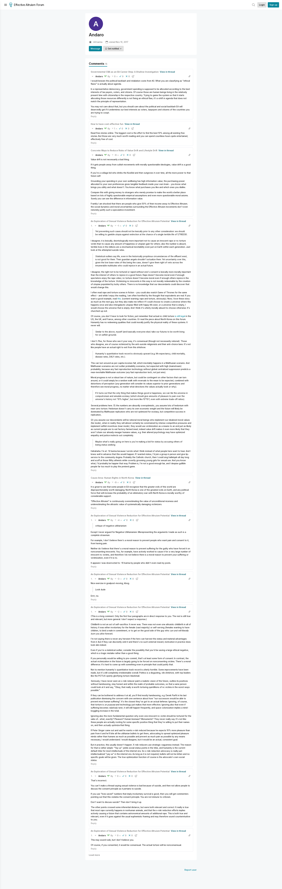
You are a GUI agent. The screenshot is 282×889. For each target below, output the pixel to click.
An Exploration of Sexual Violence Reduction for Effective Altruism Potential (130, 221)
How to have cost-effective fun (107, 124)
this (119, 298)
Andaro (99, 76)
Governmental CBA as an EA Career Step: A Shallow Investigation (125, 72)
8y (109, 76)
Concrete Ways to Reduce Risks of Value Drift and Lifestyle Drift (124, 150)
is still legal (180, 316)
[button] (92, 76)
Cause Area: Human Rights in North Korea (112, 478)
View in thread (167, 72)
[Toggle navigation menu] (5, 4)
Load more (94, 855)
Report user (190, 870)
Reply (93, 116)
